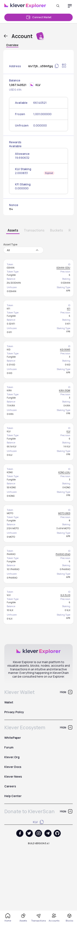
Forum (8, 747)
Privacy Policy (14, 712)
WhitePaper (12, 738)
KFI (68, 308)
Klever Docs (12, 767)
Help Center (13, 796)
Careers (10, 786)
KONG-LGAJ (64, 472)
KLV (68, 431)
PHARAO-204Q (63, 554)
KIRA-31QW (64, 390)
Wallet (8, 702)
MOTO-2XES (64, 513)
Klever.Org (12, 757)
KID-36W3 (65, 349)
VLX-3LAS (65, 595)
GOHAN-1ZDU (63, 267)
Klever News (13, 776)
